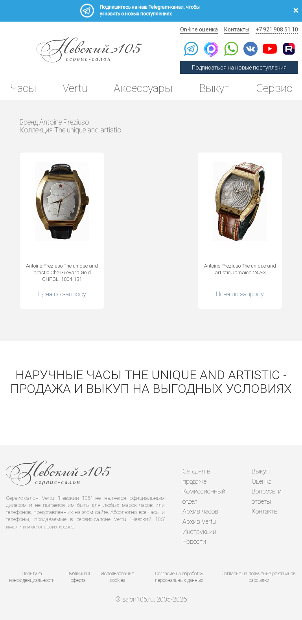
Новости (194, 541)
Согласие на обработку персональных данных (179, 577)
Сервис (274, 88)
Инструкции (199, 532)
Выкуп (214, 88)
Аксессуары (143, 88)
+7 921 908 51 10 (277, 29)
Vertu (75, 88)
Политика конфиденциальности (32, 577)
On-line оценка (199, 29)
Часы (23, 88)
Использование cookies (117, 577)
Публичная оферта (78, 577)
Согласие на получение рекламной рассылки (259, 577)
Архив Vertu (199, 521)
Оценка (262, 481)
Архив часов (200, 511)
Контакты (236, 29)
